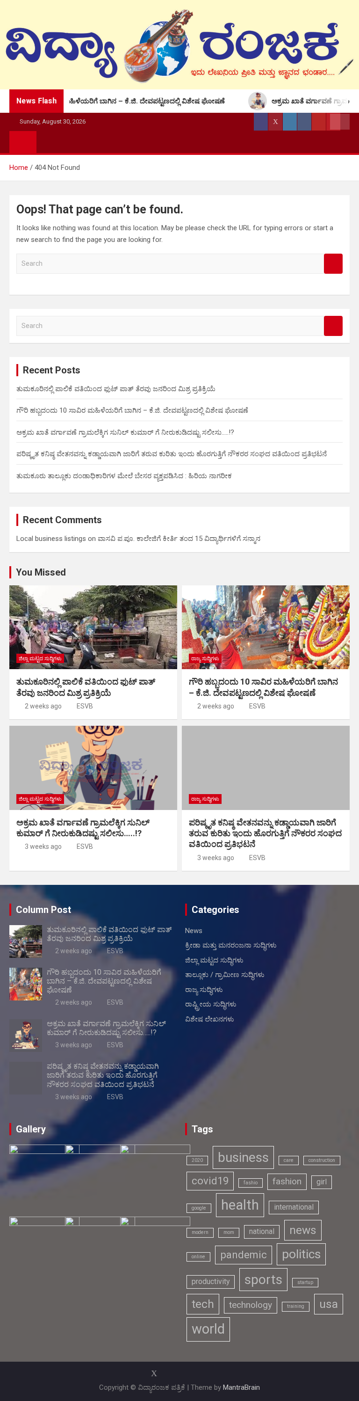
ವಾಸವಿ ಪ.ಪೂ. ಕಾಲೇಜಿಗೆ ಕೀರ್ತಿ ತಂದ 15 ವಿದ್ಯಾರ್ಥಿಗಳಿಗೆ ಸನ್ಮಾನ (179, 538)
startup (305, 1282)
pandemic (243, 1254)
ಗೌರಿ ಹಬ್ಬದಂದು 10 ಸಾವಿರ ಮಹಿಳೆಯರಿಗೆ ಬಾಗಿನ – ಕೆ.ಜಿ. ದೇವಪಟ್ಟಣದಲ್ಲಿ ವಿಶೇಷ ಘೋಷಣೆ (132, 410)
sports (263, 1279)
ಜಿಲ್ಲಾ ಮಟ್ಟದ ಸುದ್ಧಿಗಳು (40, 659)
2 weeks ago (43, 706)
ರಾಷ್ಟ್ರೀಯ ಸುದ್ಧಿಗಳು (211, 1004)
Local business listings (51, 538)
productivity (211, 1281)
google (199, 1208)
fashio (251, 1183)
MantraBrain (241, 1387)
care (289, 1160)
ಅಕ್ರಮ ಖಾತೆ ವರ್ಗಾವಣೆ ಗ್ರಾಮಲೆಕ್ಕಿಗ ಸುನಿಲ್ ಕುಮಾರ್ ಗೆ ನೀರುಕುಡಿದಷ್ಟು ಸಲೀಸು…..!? (125, 432)
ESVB (85, 706)
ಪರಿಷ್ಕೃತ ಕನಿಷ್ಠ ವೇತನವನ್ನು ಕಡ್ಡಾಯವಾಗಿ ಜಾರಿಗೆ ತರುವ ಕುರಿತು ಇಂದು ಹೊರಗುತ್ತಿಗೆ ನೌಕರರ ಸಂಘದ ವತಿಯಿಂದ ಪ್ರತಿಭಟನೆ (171, 454)
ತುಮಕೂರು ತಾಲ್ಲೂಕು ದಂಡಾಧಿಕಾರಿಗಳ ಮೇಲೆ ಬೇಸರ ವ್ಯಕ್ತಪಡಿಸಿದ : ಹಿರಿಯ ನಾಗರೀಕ (124, 476)
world (208, 1329)
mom (228, 1232)
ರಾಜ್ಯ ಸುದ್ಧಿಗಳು (205, 659)
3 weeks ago (43, 846)
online (198, 1257)
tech (203, 1304)
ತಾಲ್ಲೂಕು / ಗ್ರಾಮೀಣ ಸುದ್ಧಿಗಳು (225, 974)
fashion (287, 1181)
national (261, 1231)
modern (200, 1232)
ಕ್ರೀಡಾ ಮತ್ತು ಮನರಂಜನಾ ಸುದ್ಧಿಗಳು (231, 945)
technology (250, 1304)
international (294, 1207)
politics (301, 1254)
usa (328, 1304)
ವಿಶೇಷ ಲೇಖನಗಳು (209, 1019)
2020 (197, 1160)
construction (322, 1160)
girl (321, 1181)
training (295, 1306)
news (302, 1230)
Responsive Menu (340, 122)
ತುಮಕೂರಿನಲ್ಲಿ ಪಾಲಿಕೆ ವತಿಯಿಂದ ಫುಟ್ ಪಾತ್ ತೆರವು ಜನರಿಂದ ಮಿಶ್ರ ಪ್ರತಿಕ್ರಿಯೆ (115, 389)
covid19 (210, 1181)
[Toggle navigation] (48, 142)
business (243, 1157)
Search (333, 264)
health (240, 1205)
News (193, 931)
